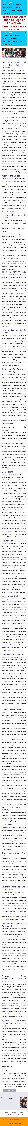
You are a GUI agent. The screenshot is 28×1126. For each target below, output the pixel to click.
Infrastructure (7, 7)
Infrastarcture (10, 1114)
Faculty (18, 4)
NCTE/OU (5, 10)
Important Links (17, 41)
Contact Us (6, 13)
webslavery (18, 1123)
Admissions (6, 41)
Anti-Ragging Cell (16, 38)
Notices (19, 10)
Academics (17, 7)
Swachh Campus (8, 44)
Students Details (8, 35)
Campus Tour (9, 1090)
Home (4, 4)
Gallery (13, 10)
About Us (11, 4)
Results (17, 35)
